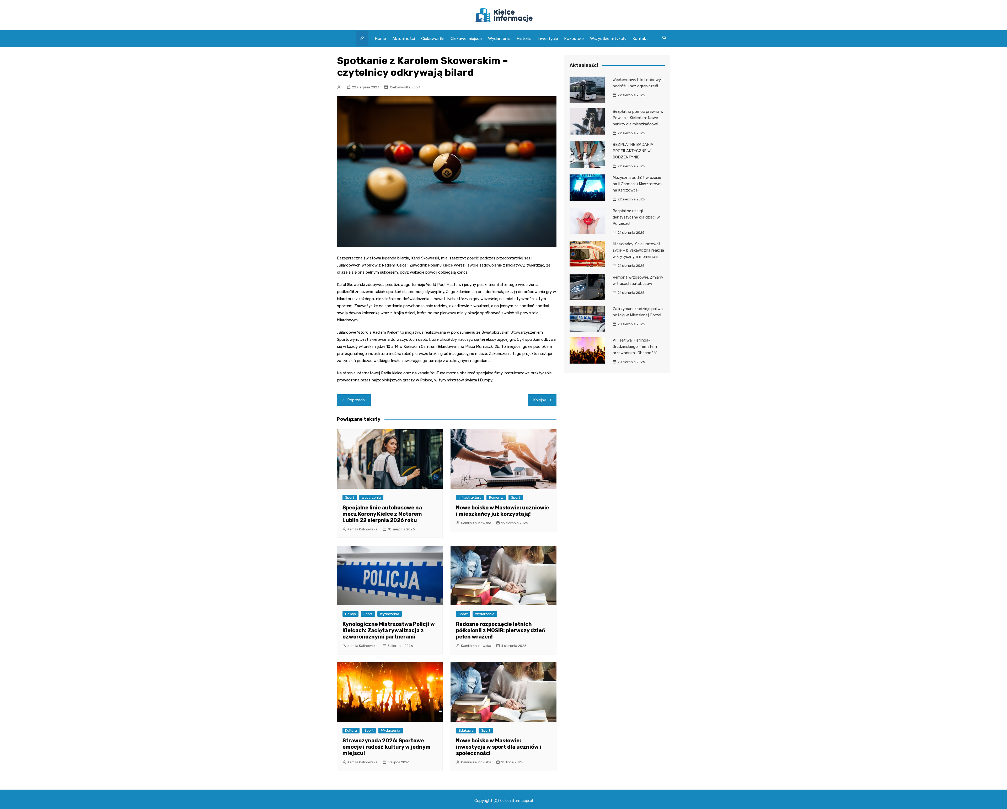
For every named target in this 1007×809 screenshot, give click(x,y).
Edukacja (466, 730)
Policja (350, 614)
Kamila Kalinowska (362, 529)
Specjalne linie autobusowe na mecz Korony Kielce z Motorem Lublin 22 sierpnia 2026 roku (382, 513)
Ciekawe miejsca (466, 38)
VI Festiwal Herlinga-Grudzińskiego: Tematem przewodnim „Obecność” (635, 346)
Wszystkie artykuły (608, 38)
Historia (524, 38)
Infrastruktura (470, 497)
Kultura (351, 730)
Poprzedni (356, 400)
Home (380, 38)
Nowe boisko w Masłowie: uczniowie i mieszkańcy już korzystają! (502, 510)
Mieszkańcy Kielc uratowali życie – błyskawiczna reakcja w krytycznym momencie (638, 250)
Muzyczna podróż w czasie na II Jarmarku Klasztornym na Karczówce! (637, 184)
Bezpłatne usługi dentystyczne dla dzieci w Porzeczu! (636, 217)
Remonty (496, 497)
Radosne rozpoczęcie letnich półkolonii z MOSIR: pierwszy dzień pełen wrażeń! (500, 630)
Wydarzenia (499, 38)
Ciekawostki (432, 38)
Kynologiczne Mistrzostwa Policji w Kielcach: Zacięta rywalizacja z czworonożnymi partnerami (388, 630)
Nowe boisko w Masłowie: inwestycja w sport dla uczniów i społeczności (498, 746)
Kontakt (640, 38)
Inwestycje (548, 38)
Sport (415, 87)
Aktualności (403, 38)
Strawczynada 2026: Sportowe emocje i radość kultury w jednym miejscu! (386, 746)
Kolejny (539, 400)
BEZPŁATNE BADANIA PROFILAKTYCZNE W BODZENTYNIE (633, 150)
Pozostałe (574, 38)
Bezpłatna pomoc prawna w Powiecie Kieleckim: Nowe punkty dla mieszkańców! (638, 117)
